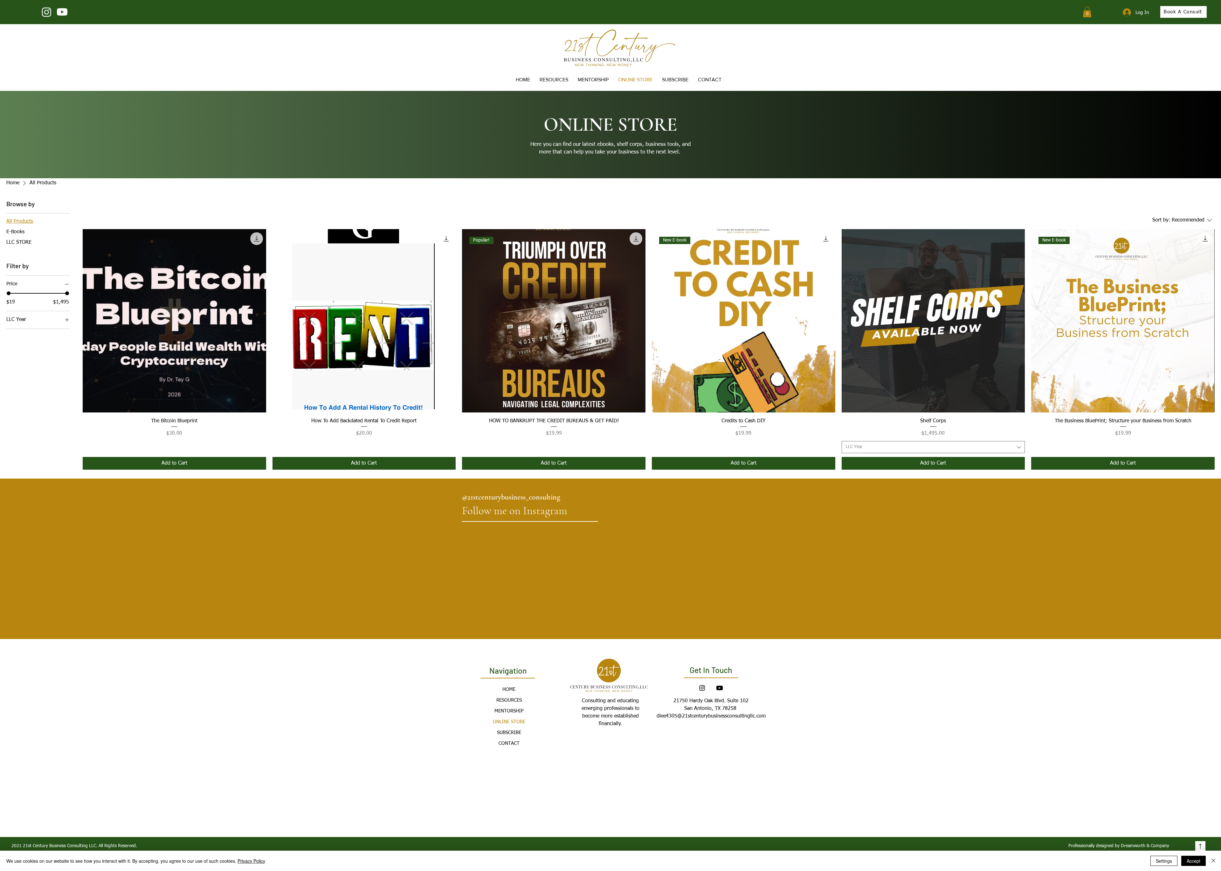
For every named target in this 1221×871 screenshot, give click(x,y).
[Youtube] (62, 12)
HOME (508, 689)
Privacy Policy (251, 861)
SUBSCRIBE (509, 732)
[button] (1087, 12)
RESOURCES (509, 700)
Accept (1193, 861)
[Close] (1213, 861)
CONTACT (509, 743)
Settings (1164, 861)
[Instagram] (46, 12)
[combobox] (933, 447)
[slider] (8, 293)
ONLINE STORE (508, 721)
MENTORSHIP (508, 711)
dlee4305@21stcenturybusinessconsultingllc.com (711, 716)
